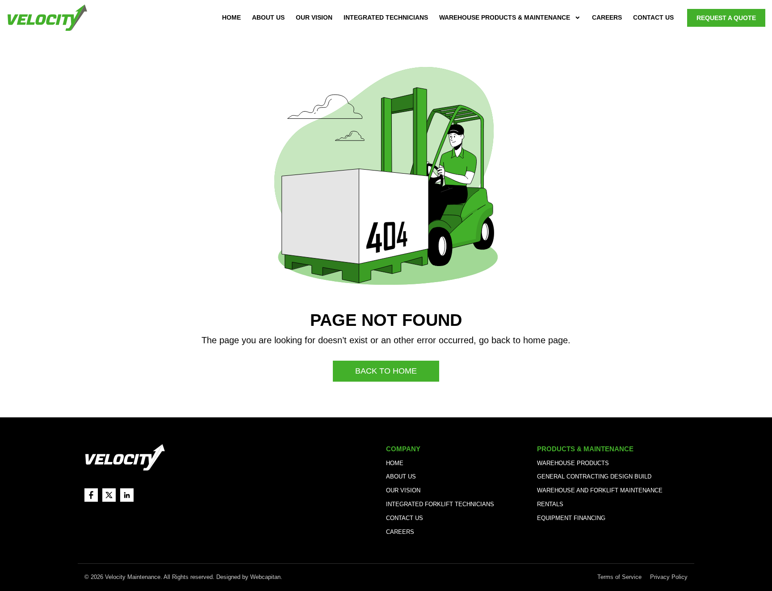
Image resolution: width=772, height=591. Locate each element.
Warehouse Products (573, 463)
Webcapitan (265, 577)
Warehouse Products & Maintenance (504, 17)
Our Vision (314, 17)
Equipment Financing (571, 518)
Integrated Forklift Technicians (440, 504)
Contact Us (653, 17)
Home (231, 17)
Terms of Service (620, 577)
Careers (607, 17)
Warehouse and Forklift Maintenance (600, 490)
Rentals (550, 504)
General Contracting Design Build (594, 476)
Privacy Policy (669, 577)
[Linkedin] (127, 495)
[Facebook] (91, 495)
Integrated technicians (386, 17)
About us (268, 17)
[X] (109, 495)
